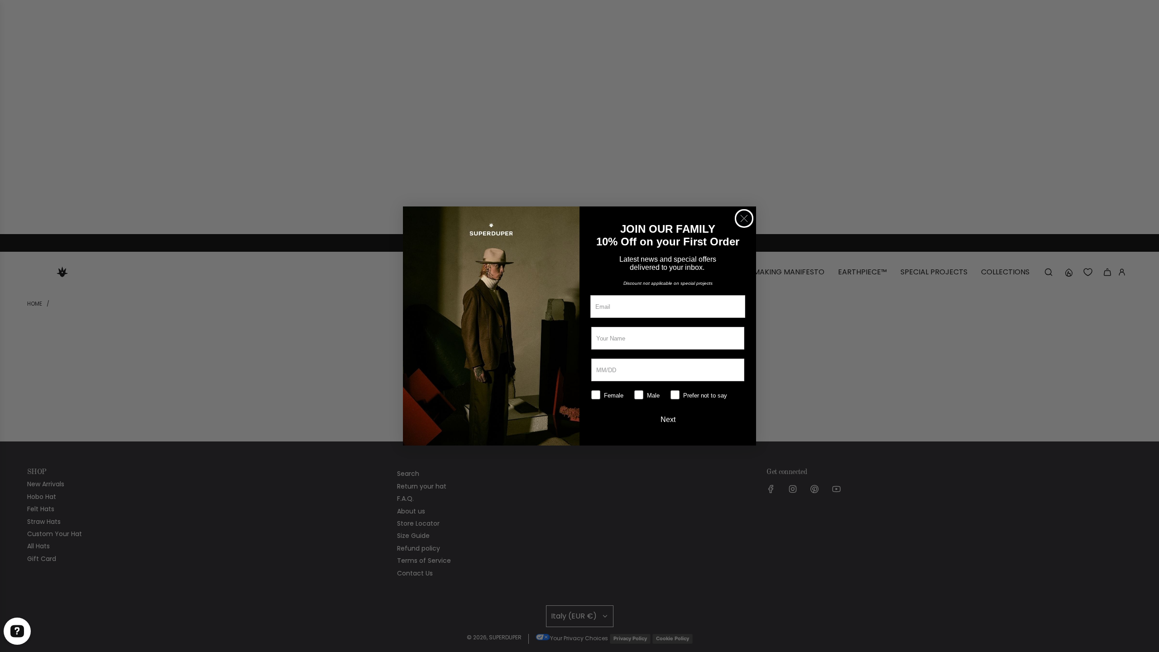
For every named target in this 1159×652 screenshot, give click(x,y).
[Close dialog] (744, 218)
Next (668, 419)
